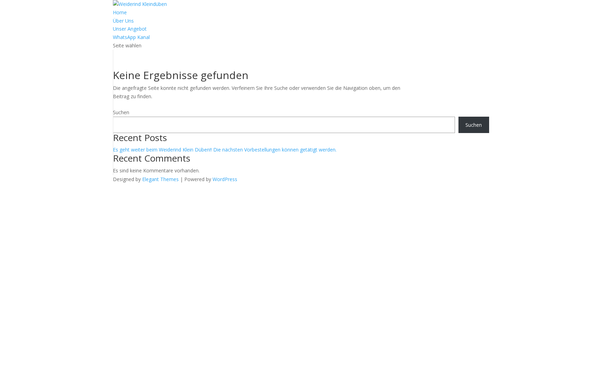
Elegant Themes (160, 179)
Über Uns (123, 20)
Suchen (121, 112)
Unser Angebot (130, 28)
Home (120, 12)
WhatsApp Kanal (131, 37)
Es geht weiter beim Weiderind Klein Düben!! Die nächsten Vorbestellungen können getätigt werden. (225, 149)
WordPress (225, 179)
